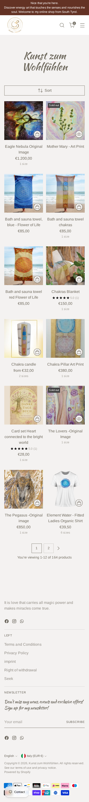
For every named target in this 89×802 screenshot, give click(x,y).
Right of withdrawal (20, 670)
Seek (8, 679)
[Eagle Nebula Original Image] (23, 120)
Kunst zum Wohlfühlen (43, 763)
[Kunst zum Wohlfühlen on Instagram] (15, 622)
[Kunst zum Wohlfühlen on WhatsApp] (22, 622)
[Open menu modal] (82, 25)
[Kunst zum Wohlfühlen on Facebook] (7, 622)
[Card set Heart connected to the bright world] (23, 405)
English (9, 756)
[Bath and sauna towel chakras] (65, 193)
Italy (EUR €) (35, 756)
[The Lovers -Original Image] (65, 405)
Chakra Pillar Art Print (65, 364)
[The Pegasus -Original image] (23, 489)
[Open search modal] (62, 25)
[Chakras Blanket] (65, 265)
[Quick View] (79, 134)
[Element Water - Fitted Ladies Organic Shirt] (65, 489)
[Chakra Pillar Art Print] (65, 338)
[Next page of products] (58, 548)
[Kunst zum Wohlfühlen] (15, 25)
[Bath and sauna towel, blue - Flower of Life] (23, 193)
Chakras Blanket (66, 292)
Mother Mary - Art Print (65, 146)
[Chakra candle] (23, 338)
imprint (10, 661)
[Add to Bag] (37, 207)
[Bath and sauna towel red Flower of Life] (23, 265)
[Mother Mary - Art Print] (65, 120)
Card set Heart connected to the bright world (24, 436)
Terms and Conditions (23, 644)
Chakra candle (23, 364)
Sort (48, 90)
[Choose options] (37, 134)
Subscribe (75, 722)
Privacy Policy (16, 653)
